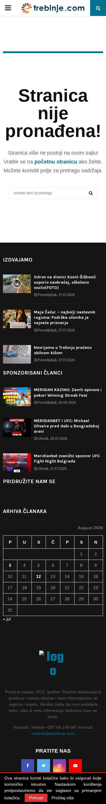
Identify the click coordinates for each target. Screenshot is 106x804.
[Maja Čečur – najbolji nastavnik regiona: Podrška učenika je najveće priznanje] (17, 319)
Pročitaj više (63, 798)
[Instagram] (59, 765)
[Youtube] (75, 765)
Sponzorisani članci (32, 373)
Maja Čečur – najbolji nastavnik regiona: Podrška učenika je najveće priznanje (64, 317)
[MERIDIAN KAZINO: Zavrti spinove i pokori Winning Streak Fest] (17, 396)
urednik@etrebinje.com (53, 733)
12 (38, 576)
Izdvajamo (17, 259)
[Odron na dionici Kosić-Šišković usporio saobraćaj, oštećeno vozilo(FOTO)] (17, 283)
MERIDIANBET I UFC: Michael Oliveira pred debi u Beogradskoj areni (66, 426)
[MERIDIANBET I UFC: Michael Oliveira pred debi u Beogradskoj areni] (17, 427)
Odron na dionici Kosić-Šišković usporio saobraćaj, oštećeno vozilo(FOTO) (65, 282)
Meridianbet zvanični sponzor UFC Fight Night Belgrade (67, 458)
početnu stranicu (55, 162)
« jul (7, 619)
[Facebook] (27, 765)
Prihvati (36, 797)
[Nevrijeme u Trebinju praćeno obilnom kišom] (17, 354)
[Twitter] (43, 765)
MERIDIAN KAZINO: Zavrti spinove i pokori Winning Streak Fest (68, 392)
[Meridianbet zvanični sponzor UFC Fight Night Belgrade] (17, 462)
